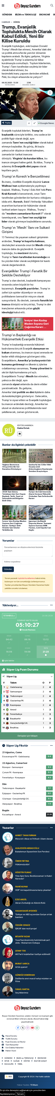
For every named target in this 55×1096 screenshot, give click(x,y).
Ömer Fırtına (22, 861)
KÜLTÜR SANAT (40, 1061)
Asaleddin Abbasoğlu (27, 848)
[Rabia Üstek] (8, 430)
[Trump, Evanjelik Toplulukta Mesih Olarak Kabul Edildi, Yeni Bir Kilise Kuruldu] (27, 104)
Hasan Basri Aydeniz (26, 911)
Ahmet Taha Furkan (25, 835)
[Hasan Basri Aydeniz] (7, 914)
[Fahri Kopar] (7, 888)
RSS (10, 1077)
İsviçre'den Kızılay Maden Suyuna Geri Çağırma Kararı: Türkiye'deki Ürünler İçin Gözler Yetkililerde (14, 525)
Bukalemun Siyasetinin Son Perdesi (32, 852)
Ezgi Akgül (21, 900)
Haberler (6, 22)
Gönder (8, 569)
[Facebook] (18, 1028)
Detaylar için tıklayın (28, 736)
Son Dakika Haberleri (14, 1048)
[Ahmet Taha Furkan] (7, 837)
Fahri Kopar (21, 887)
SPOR (6, 1061)
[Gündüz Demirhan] (7, 978)
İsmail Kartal (22, 989)
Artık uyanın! (21, 967)
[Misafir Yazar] (7, 940)
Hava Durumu (11, 1036)
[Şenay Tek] (7, 952)
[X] (23, 1028)
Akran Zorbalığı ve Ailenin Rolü (30, 903)
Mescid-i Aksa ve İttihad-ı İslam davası (34, 839)
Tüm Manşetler (12, 1045)
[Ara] (51, 5)
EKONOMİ (44, 14)
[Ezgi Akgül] (7, 901)
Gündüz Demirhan (25, 975)
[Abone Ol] (46, 123)
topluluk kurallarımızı (27, 578)
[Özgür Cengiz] (7, 927)
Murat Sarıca (22, 964)
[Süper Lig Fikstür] (51, 746)
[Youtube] (32, 1028)
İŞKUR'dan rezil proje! (26, 929)
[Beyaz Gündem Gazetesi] (27, 5)
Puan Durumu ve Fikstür (15, 1042)
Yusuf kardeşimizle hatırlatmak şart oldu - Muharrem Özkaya (32, 941)
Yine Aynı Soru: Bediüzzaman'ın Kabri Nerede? (33, 877)
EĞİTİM (27, 1061)
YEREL (19, 1064)
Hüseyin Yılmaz (23, 872)
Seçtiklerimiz (21, 993)
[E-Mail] (19, 434)
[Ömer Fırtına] (7, 863)
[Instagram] (27, 1028)
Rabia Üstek (23, 428)
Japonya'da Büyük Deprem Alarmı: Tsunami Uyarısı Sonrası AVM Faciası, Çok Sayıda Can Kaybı (40, 525)
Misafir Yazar (22, 937)
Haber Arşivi (10, 1051)
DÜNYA (16, 22)
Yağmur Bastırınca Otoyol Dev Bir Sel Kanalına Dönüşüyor (11, 467)
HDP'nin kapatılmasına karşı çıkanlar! (33, 890)
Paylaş (8, 123)
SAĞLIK (16, 1061)
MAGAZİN (8, 1064)
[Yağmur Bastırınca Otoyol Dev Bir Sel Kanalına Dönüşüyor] (14, 456)
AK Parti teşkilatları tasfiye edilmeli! (32, 954)
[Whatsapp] (37, 1028)
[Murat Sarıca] (7, 965)
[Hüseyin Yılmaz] (7, 876)
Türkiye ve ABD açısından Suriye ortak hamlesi (33, 915)
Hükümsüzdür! (22, 864)
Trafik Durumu (11, 1039)
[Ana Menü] (3, 5)
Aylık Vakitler (9, 661)
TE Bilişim (34, 1085)
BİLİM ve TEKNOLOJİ (25, 14)
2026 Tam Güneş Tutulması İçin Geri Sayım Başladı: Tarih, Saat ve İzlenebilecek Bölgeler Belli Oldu (13, 496)
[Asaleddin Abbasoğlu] (7, 850)
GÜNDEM (7, 14)
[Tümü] (51, 605)
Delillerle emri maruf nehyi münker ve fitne (33, 980)
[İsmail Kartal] (7, 991)
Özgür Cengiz (22, 925)
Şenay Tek (20, 951)
